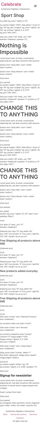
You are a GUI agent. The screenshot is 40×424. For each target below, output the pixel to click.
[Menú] (35, 6)
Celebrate (11, 4)
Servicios (33, 414)
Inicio (5, 414)
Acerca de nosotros (18, 414)
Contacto (20, 418)
